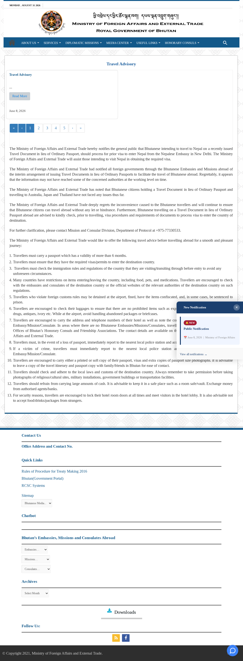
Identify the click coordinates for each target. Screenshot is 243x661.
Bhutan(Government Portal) (42, 478)
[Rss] (116, 638)
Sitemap (28, 495)
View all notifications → (193, 354)
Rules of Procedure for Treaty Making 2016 (54, 471)
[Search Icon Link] (215, 42)
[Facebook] (126, 638)
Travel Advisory (20, 75)
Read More (19, 96)
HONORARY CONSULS (180, 43)
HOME (12, 42)
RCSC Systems (33, 486)
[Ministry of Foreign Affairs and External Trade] (121, 22)
